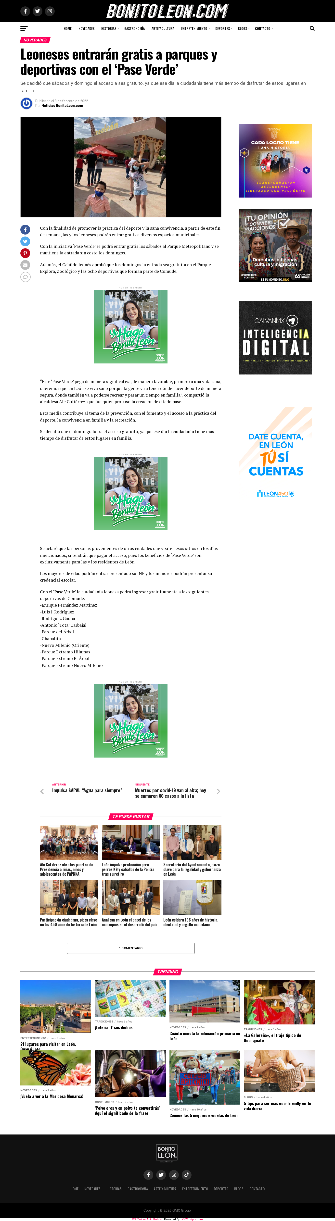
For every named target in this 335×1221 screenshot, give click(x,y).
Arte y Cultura (163, 28)
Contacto (262, 28)
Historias (108, 28)
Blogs (242, 28)
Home (68, 28)
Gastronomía (134, 28)
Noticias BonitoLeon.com (62, 106)
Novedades (86, 28)
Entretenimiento (194, 28)
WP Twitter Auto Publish (147, 1219)
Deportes (222, 28)
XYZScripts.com (192, 1219)
